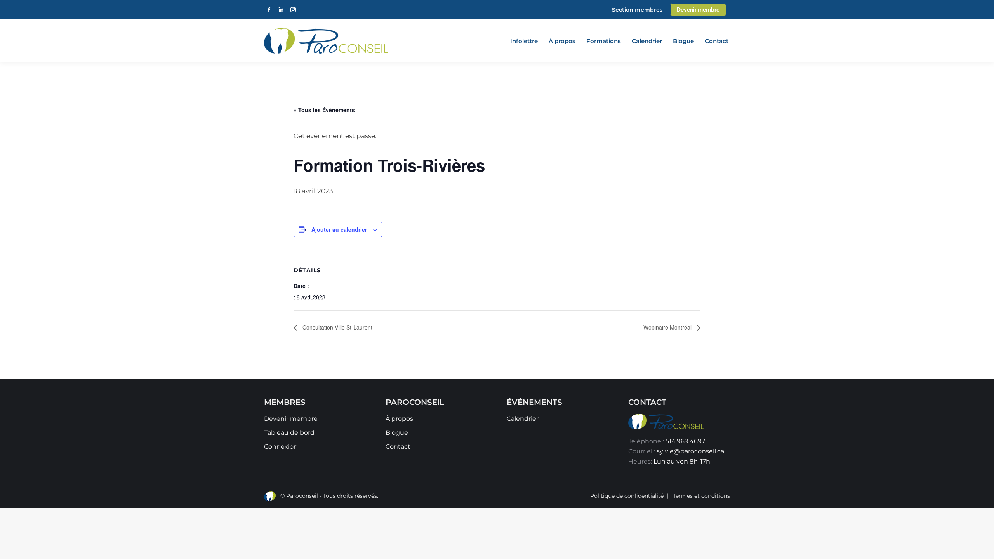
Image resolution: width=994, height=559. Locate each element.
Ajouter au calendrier (339, 229)
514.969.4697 (685, 441)
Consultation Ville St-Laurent (336, 327)
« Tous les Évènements (324, 110)
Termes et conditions (701, 495)
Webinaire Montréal (668, 327)
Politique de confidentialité (627, 495)
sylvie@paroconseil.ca (690, 451)
